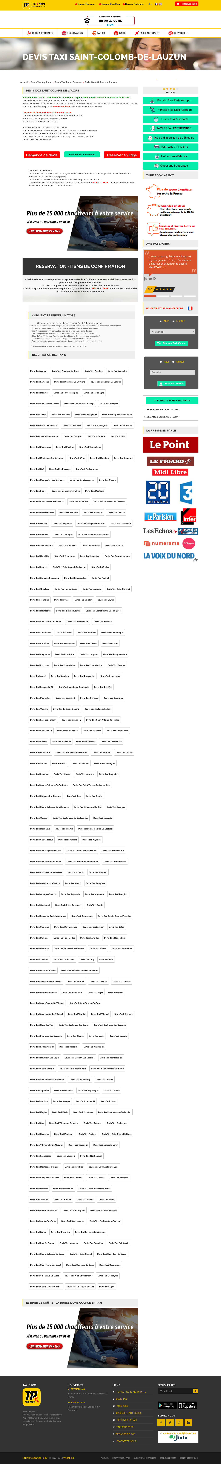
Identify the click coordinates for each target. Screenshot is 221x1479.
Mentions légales (32, 1458)
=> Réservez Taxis (188, 3)
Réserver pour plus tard (163, 409)
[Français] (157, 3)
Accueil (105, 1458)
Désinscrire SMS (125, 1434)
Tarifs (100, 33)
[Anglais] (160, 3)
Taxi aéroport (124, 1427)
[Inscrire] (195, 1391)
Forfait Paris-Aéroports (131, 1391)
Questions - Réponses (144, 1458)
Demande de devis (42, 154)
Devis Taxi (121, 1398)
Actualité (122, 1405)
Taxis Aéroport (149, 33)
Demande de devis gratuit (163, 416)
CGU (45, 1458)
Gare (122, 33)
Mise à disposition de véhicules (173, 137)
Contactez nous (126, 1441)
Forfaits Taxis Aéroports (82, 154)
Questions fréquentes (173, 165)
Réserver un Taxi (126, 1419)
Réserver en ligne (122, 154)
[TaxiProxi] (32, 1405)
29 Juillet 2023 (76, 1402)
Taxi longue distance (173, 156)
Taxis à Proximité (42, 33)
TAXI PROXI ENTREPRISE (174, 128)
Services (179, 33)
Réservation (74, 33)
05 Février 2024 (76, 1389)
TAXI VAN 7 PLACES (174, 147)
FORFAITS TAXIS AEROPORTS (173, 400)
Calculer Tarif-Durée (128, 1412)
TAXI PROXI (68, 1458)
